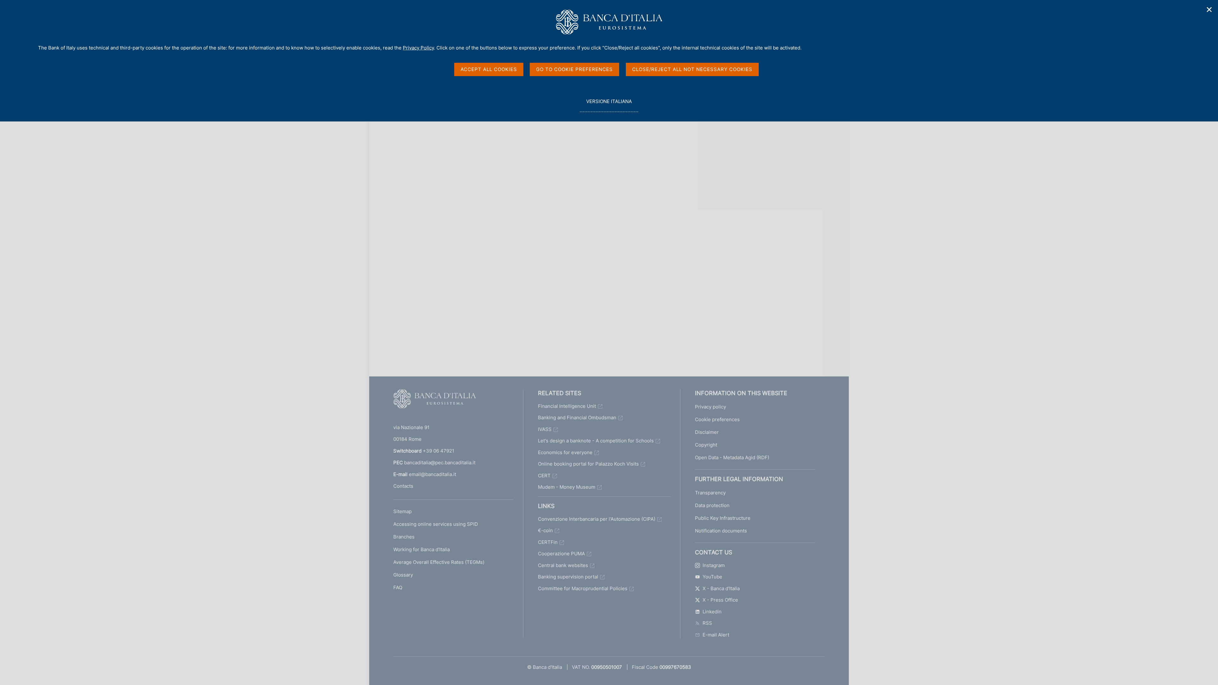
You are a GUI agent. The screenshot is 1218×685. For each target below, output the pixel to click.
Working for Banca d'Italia (421, 549)
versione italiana (609, 105)
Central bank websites (563, 565)
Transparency (710, 493)
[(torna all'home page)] (434, 400)
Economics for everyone (565, 452)
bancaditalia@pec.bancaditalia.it (439, 463)
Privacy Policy (418, 48)
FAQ (397, 587)
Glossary (403, 575)
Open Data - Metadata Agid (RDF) (732, 457)
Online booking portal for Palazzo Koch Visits (588, 464)
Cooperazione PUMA (561, 554)
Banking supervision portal (568, 577)
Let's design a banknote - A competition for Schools (596, 441)
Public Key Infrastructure (722, 518)
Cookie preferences (717, 419)
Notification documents (721, 531)
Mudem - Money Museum (566, 487)
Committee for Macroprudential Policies (582, 588)
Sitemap (402, 511)
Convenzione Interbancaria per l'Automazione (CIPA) (596, 519)
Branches (404, 537)
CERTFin (548, 542)
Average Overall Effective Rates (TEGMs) (438, 562)
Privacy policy (710, 407)
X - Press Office (720, 600)
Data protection (712, 505)
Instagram (714, 565)
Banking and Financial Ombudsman (577, 417)
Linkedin (712, 612)
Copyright (706, 445)
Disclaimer (707, 432)
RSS (707, 623)
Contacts (403, 486)
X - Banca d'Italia (721, 588)
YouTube (712, 577)
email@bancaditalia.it (432, 474)
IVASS (545, 429)
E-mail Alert (716, 635)
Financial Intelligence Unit (567, 406)
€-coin (545, 530)
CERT (544, 476)
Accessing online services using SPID (435, 524)
